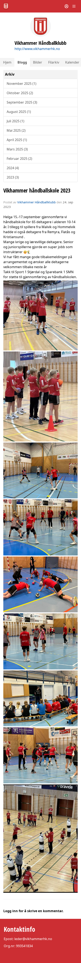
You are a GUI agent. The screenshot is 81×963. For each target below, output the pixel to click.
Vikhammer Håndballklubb (36, 202)
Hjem (7, 62)
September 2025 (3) (22, 102)
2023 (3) (13, 177)
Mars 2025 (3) (17, 149)
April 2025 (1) (17, 140)
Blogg (22, 62)
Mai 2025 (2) (16, 130)
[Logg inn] (66, 6)
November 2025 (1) (21, 83)
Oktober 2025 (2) (20, 93)
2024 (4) (13, 168)
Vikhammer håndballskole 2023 (36, 190)
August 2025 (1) (19, 111)
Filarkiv (53, 62)
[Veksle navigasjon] (74, 6)
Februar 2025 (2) (19, 158)
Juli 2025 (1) (15, 121)
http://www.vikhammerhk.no (37, 48)
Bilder (37, 62)
